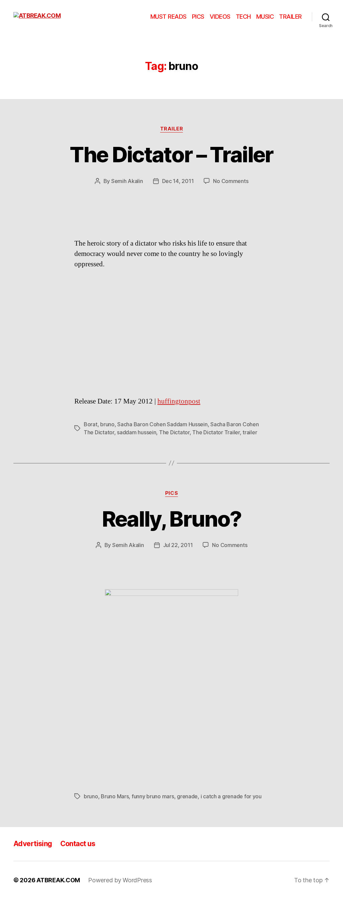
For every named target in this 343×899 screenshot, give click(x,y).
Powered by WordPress (120, 880)
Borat (90, 424)
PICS (198, 16)
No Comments (230, 181)
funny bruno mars (153, 796)
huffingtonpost (178, 401)
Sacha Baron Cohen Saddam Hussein (162, 424)
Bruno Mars (115, 796)
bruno (107, 424)
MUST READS (168, 16)
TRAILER (290, 16)
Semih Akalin (127, 181)
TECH (243, 16)
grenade (187, 796)
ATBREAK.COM (58, 880)
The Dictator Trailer (216, 432)
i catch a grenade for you (231, 796)
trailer (250, 432)
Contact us (77, 843)
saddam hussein (136, 432)
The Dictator (174, 432)
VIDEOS (220, 16)
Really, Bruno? (172, 519)
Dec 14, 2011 (178, 181)
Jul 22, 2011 (178, 545)
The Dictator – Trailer (171, 154)
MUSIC (265, 16)
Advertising (32, 843)
